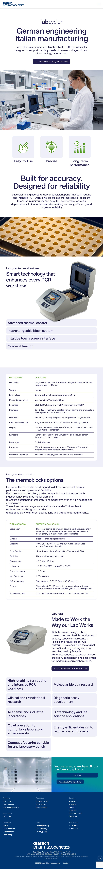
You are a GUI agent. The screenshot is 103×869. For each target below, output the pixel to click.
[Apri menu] (98, 4)
